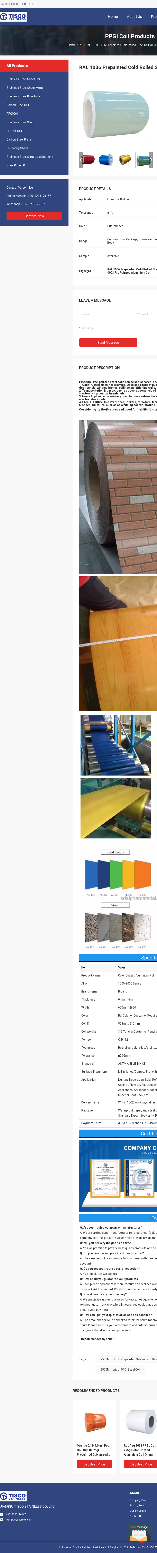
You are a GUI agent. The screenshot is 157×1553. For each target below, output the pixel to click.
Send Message (108, 343)
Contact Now (34, 216)
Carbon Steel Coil (18, 105)
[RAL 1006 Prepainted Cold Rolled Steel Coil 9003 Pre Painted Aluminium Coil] (116, 111)
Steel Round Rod (17, 165)
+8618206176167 (39, 195)
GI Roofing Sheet (17, 148)
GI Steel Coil (14, 131)
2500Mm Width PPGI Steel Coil (120, 1369)
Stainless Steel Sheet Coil (23, 79)
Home (72, 45)
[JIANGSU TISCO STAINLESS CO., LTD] (13, 16)
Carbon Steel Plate (19, 139)
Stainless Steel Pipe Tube (23, 96)
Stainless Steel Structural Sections (30, 156)
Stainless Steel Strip (20, 122)
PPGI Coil (84, 45)
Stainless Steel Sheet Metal (25, 87)
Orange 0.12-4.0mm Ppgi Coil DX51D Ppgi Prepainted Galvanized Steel (93, 1450)
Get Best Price (94, 1464)
